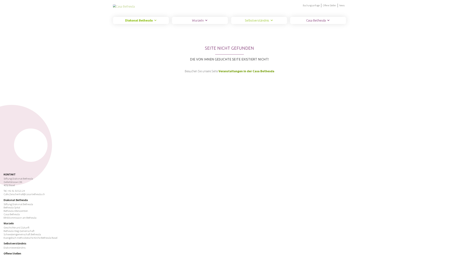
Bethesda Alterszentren (16, 210)
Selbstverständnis (257, 20)
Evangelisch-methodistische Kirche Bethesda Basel (30, 237)
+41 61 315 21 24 (16, 190)
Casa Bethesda (316, 20)
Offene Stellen (329, 5)
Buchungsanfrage (311, 5)
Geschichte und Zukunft (16, 227)
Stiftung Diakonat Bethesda (18, 204)
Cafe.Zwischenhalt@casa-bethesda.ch (24, 194)
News (342, 5)
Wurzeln (198, 20)
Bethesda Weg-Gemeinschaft (19, 231)
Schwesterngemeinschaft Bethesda (22, 234)
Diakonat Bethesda (139, 20)
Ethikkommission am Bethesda (20, 217)
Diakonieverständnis (14, 247)
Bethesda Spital (12, 207)
